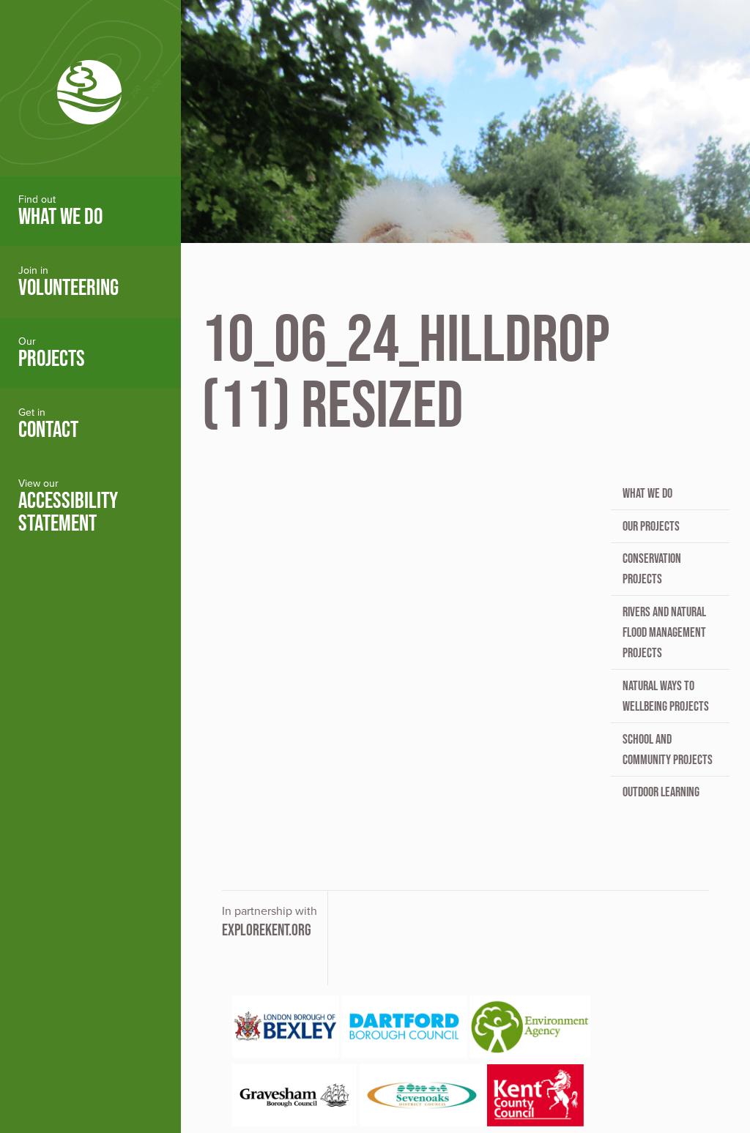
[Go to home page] (90, 88)
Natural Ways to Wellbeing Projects (666, 696)
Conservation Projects (652, 568)
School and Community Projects (668, 749)
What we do (647, 493)
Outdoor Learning (661, 792)
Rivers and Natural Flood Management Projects (664, 632)
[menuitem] (90, 211)
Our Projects (651, 526)
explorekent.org (266, 929)
